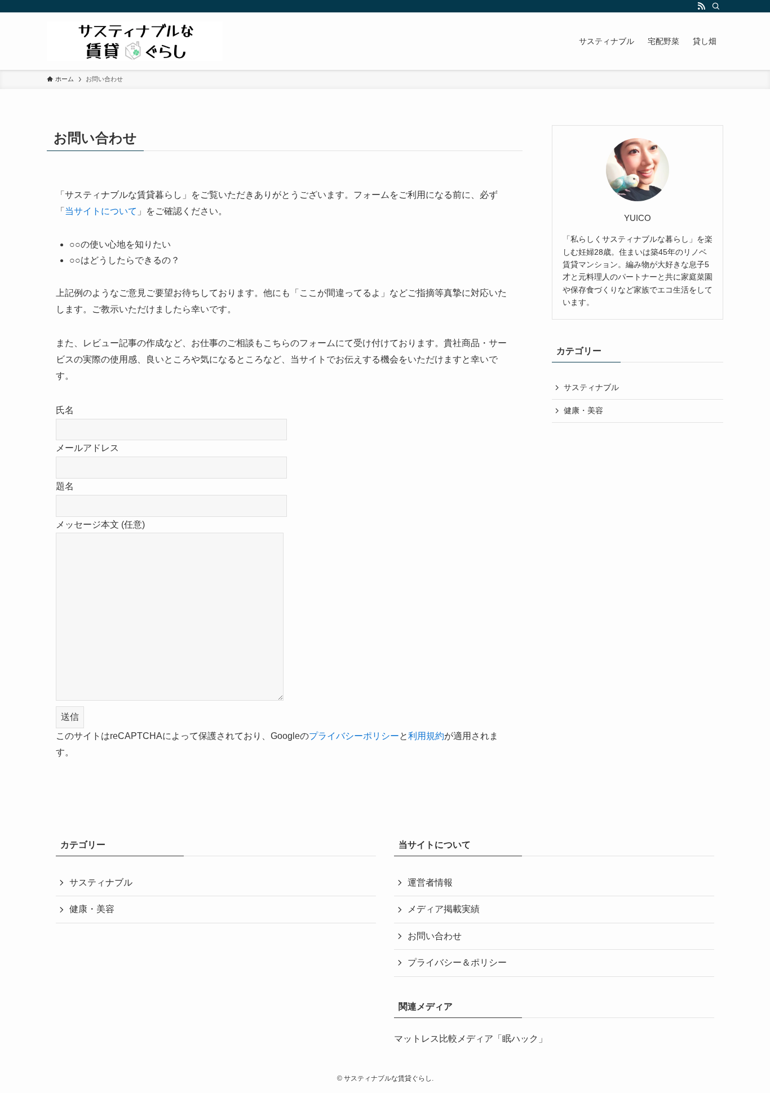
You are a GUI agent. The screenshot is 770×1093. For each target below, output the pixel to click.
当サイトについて (101, 211)
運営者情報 (430, 882)
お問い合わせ (435, 936)
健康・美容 (583, 410)
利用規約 (426, 736)
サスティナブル (591, 387)
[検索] (716, 6)
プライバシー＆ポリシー (457, 962)
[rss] (701, 6)
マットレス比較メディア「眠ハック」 (470, 1038)
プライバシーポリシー (354, 736)
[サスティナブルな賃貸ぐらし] (135, 41)
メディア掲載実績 (444, 909)
